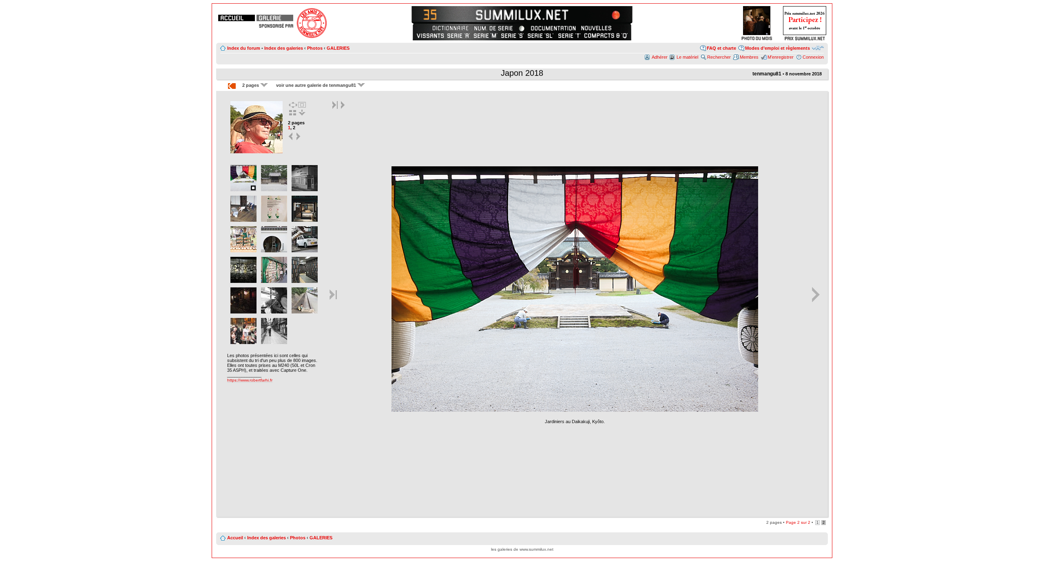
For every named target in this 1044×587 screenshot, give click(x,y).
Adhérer (660, 57)
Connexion (813, 57)
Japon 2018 (522, 72)
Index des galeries (283, 48)
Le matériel (687, 57)
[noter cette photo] (575, 410)
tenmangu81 (766, 73)
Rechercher (719, 57)
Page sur (798, 522)
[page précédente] (291, 139)
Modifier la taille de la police (818, 47)
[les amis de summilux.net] (276, 25)
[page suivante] (298, 139)
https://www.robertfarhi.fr (249, 380)
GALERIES (338, 48)
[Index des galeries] (275, 18)
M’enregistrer (781, 57)
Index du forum (243, 48)
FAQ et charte (721, 48)
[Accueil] (236, 18)
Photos (315, 48)
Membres (749, 57)
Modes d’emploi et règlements (777, 48)
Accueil (235, 537)
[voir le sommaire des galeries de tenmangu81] (256, 152)
